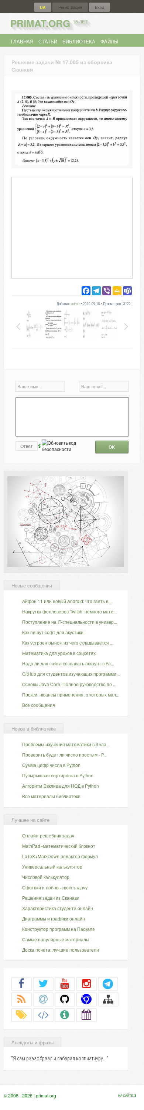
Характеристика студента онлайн (57, 908)
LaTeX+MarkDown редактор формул (60, 856)
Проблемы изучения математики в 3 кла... (66, 744)
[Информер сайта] (65, 1014)
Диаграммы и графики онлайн (53, 918)
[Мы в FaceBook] (21, 983)
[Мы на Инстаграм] (86, 983)
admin (75, 304)
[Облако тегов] (21, 1014)
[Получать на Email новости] (43, 999)
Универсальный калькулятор (52, 866)
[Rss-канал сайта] (21, 999)
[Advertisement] (72, 227)
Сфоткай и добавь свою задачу (55, 887)
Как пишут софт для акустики (52, 632)
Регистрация (70, 7)
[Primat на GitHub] (65, 999)
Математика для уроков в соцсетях (59, 653)
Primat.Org (49, 23)
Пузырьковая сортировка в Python (57, 775)
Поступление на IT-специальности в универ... (69, 622)
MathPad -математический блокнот (58, 846)
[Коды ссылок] (43, 1014)
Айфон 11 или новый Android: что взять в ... (67, 601)
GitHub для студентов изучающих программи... (71, 674)
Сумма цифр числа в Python (51, 765)
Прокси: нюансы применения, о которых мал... (70, 694)
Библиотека (78, 41)
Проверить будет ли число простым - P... (64, 754)
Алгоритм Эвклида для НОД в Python (60, 786)
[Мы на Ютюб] (65, 983)
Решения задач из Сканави (50, 898)
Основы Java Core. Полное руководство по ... (69, 684)
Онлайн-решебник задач (48, 835)
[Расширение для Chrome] (86, 999)
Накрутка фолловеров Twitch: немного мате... (69, 611)
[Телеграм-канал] (108, 983)
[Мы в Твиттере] (43, 983)
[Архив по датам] (86, 1014)
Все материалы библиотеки (51, 796)
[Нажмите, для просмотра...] (72, 162)
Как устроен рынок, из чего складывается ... (67, 642)
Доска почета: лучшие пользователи (60, 949)
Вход (99, 7)
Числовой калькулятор (45, 877)
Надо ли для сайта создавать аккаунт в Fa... (68, 663)
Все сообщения (38, 705)
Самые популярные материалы (55, 939)
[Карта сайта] (108, 999)
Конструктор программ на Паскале (58, 929)
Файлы (109, 41)
